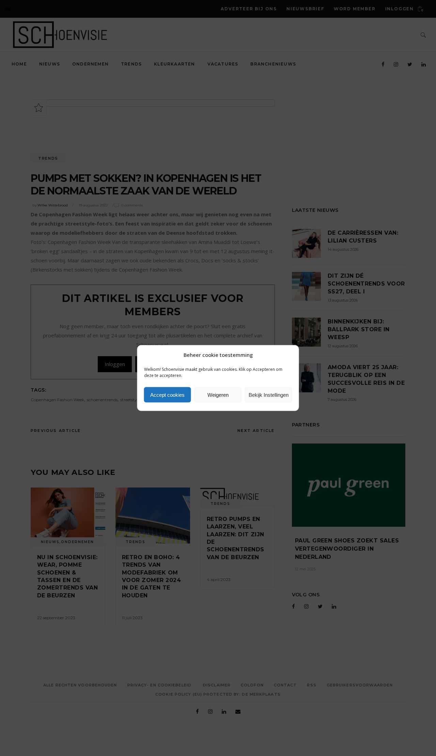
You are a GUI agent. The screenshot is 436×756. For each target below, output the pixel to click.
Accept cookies (167, 394)
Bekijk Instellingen (269, 394)
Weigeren (218, 394)
